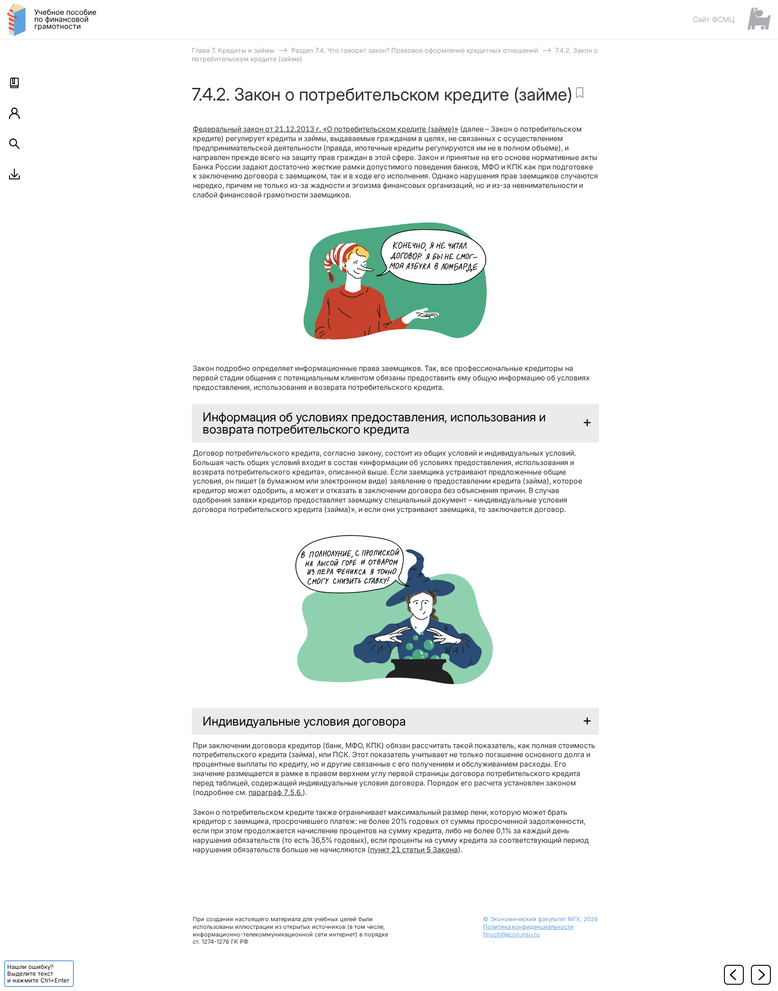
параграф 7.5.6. (276, 792)
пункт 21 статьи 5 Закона (414, 849)
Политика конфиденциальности (528, 926)
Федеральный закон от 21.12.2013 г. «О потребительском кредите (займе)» (325, 128)
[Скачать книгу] (14, 174)
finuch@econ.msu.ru (511, 934)
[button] (14, 83)
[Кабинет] (14, 113)
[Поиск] (14, 144)
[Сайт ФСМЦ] (731, 19)
